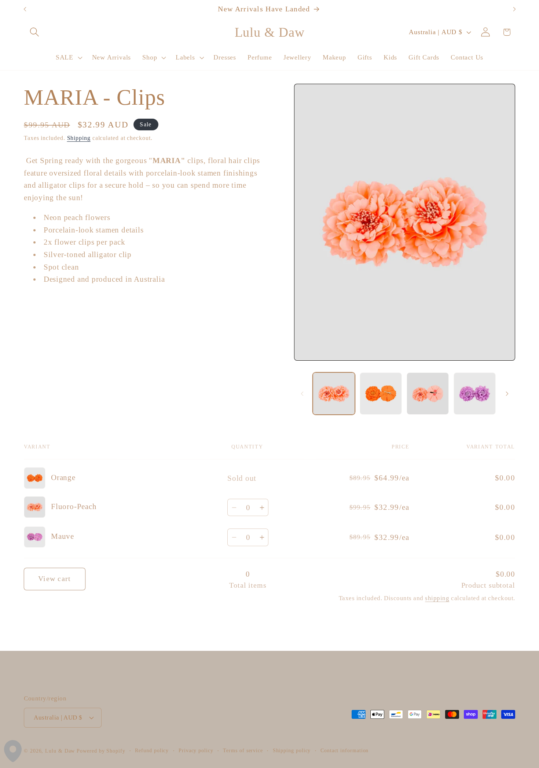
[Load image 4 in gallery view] (428, 393)
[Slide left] (302, 394)
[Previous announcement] (25, 9)
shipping (437, 598)
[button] (34, 32)
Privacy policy (196, 750)
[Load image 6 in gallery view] (475, 393)
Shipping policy (292, 750)
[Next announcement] (514, 9)
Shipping (79, 137)
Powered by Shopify (101, 751)
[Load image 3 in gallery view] (381, 393)
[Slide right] (507, 394)
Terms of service (243, 750)
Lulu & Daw (60, 751)
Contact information (344, 750)
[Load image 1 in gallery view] (334, 393)
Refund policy (152, 750)
